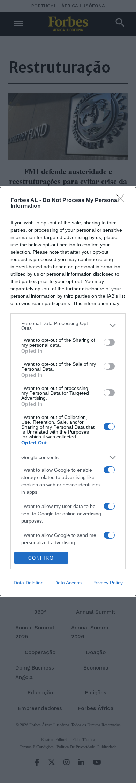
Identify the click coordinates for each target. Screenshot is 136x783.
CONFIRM (41, 558)
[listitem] (68, 326)
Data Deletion (29, 582)
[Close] (122, 200)
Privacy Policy (107, 582)
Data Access (68, 582)
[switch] (109, 342)
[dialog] (68, 391)
